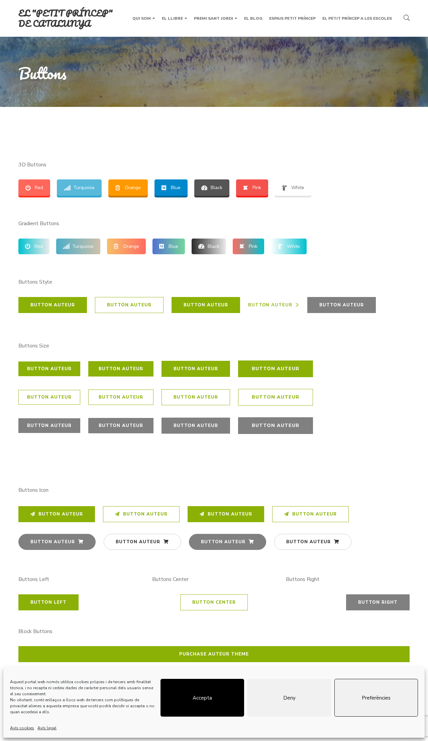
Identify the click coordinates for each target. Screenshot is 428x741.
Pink (256, 187)
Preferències (376, 698)
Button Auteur (52, 305)
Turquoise (84, 187)
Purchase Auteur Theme (214, 654)
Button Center (214, 602)
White (297, 187)
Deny (289, 698)
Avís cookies (22, 728)
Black (216, 187)
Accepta (202, 698)
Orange (133, 187)
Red (39, 187)
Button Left (48, 602)
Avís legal (47, 728)
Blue (176, 187)
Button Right (378, 602)
